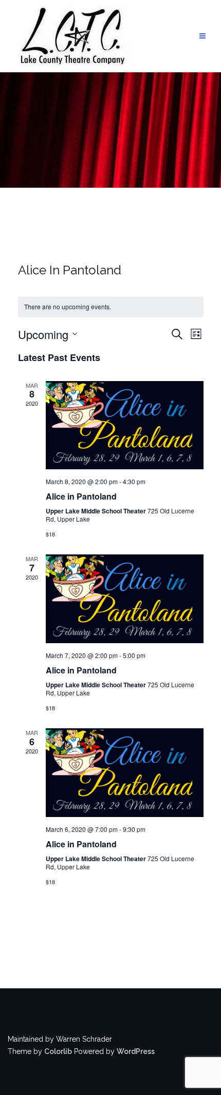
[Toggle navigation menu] (202, 36)
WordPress (136, 1051)
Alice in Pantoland (81, 496)
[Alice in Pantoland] (125, 425)
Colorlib (58, 1051)
